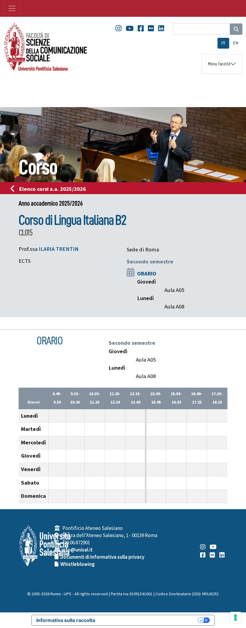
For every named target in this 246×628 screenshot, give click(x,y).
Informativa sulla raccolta (65, 620)
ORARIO (146, 274)
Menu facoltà (219, 64)
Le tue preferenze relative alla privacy (149, 620)
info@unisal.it (77, 550)
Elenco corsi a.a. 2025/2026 (52, 189)
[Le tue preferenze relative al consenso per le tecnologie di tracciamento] (235, 617)
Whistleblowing (77, 564)
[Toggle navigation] (12, 8)
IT (223, 43)
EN (235, 43)
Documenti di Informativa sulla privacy (102, 557)
